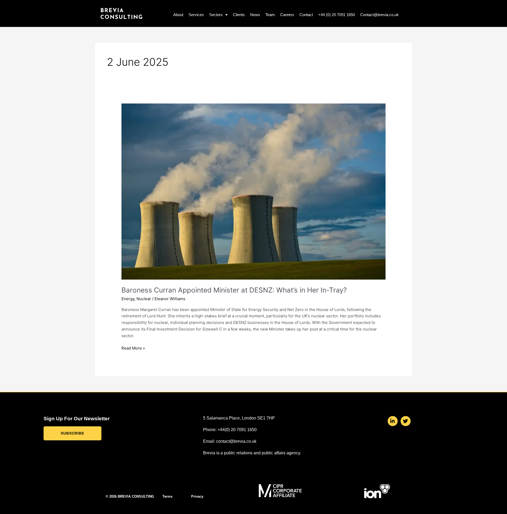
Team (270, 14)
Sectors (216, 14)
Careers (287, 14)
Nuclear (144, 298)
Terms (167, 496)
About (178, 14)
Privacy (197, 496)
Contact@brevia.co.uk (379, 14)
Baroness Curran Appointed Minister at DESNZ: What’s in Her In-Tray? (234, 290)
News (255, 14)
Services (196, 14)
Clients (239, 14)
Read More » (133, 348)
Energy (127, 298)
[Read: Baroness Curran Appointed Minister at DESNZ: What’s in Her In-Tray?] (253, 191)
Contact (306, 14)
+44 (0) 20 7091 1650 (336, 14)
